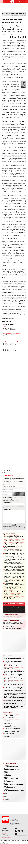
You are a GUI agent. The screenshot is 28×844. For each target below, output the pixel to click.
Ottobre (11, 778)
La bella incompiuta (9, 733)
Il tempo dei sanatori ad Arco (11, 731)
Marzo (11, 797)
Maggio (14, 791)
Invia (14, 524)
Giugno (9, 787)
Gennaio (11, 769)
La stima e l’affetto (9, 715)
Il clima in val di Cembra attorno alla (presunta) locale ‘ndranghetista (14, 543)
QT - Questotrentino (9, 717)
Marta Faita (7, 349)
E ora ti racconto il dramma (11, 726)
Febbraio (11, 766)
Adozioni (11, 318)
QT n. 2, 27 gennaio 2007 (10, 350)
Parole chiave (5, 831)
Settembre (8, 781)
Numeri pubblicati (5, 830)
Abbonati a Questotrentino (11, 620)
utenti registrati (7, 479)
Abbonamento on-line (6, 837)
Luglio (13, 784)
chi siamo (12, 824)
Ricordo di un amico (9, 730)
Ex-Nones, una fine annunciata (12, 728)
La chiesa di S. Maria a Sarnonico (10, 313)
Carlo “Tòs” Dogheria (9, 34)
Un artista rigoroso (9, 725)
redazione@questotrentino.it (16, 823)
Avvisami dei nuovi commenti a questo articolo (13, 507)
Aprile (9, 794)
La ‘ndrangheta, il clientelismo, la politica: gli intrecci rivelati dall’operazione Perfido (14, 555)
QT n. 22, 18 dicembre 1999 (11, 13)
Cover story (22, 13)
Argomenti (4, 833)
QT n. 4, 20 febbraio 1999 (10, 344)
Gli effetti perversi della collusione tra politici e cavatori (14, 593)
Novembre (7, 775)
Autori (3, 834)
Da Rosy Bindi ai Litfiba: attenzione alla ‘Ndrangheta (14, 597)
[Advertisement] (14, 410)
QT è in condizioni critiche (10, 614)
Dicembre (7, 772)
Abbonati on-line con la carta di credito (13, 628)
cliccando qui (13, 500)
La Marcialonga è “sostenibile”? (12, 714)
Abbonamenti (5, 835)
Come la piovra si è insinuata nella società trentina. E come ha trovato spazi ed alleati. (14, 559)
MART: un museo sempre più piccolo (16, 314)
